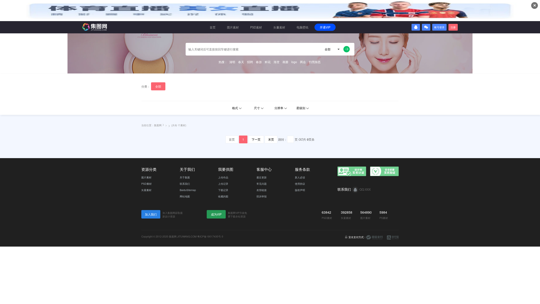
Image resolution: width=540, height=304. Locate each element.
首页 (213, 27)
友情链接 (261, 190)
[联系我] (355, 190)
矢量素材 (279, 27)
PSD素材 (256, 27)
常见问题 (261, 183)
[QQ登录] (416, 27)
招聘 (250, 62)
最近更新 (261, 177)
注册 (453, 27)
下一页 (256, 139)
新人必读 (300, 177)
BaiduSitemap (188, 190)
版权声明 (300, 190)
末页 (271, 139)
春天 (241, 62)
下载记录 (223, 190)
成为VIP (216, 214)
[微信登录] (426, 27)
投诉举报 (261, 196)
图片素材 (233, 27)
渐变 (276, 62)
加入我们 (151, 214)
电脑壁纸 (302, 27)
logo (294, 62)
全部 (158, 86)
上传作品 (223, 177)
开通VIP (325, 27)
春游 (259, 62)
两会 (303, 62)
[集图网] (94, 27)
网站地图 (185, 196)
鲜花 (268, 62)
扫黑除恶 (315, 62)
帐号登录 (439, 27)
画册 (285, 62)
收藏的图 (223, 196)
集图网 (158, 125)
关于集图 (185, 177)
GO (300, 139)
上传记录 (223, 183)
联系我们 (185, 183)
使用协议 (300, 183)
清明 (232, 62)
